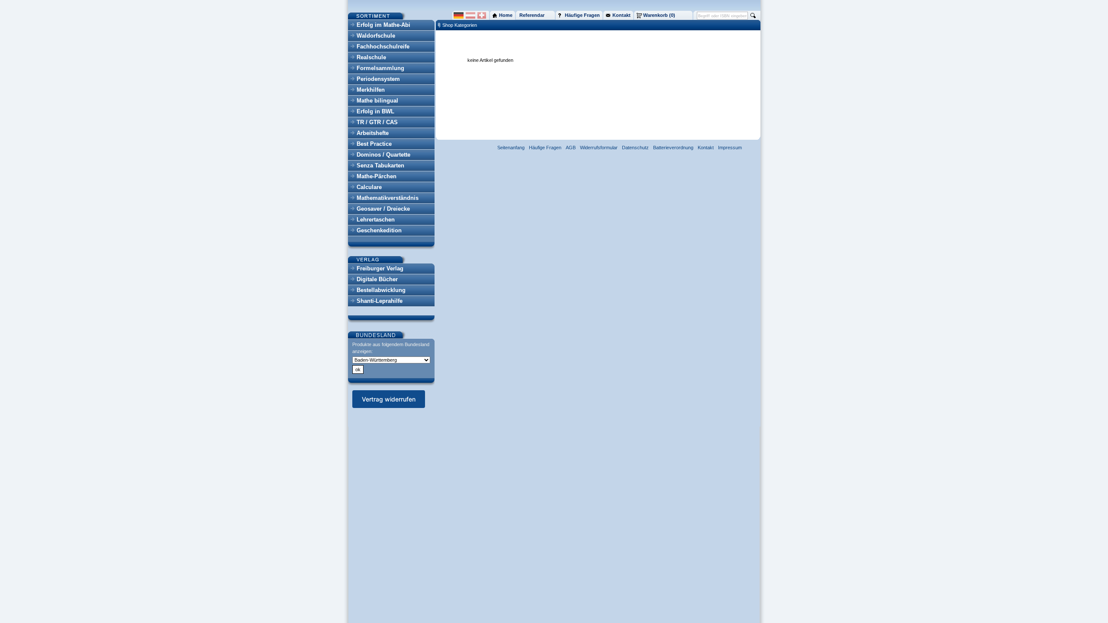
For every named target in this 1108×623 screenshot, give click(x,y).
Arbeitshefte (373, 133)
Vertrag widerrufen (389, 399)
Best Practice (374, 144)
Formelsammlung (380, 68)
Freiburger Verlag (380, 268)
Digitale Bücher (377, 279)
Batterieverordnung (673, 147)
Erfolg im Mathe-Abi (383, 25)
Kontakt (706, 147)
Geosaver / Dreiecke (383, 209)
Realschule (371, 57)
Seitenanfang (511, 147)
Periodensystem (378, 79)
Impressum (730, 147)
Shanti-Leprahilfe (380, 301)
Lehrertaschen (376, 219)
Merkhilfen (371, 90)
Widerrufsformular (599, 147)
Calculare (369, 187)
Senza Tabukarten (380, 165)
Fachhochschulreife (383, 46)
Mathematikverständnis (388, 198)
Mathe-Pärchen (376, 176)
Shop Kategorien (459, 25)
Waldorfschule (376, 35)
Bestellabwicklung (381, 290)
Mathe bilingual (377, 100)
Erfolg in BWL (375, 111)
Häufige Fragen (545, 147)
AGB (571, 147)
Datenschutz (635, 147)
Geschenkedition (379, 230)
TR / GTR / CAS (377, 122)
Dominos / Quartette (383, 154)
